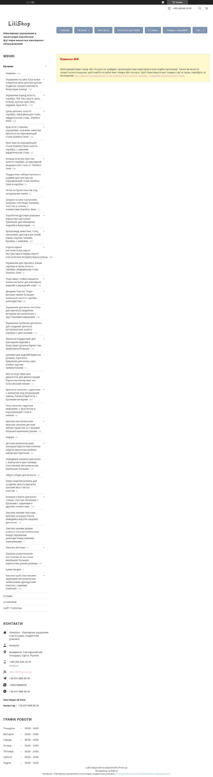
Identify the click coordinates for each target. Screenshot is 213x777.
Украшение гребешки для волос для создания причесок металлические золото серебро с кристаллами (24, 327)
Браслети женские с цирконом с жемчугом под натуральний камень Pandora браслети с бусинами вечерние (23, 394)
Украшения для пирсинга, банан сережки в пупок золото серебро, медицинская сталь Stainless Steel (24, 267)
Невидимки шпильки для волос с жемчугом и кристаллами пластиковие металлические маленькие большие (23, 463)
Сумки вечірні (13, 569)
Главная (64, 30)
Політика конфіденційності (157, 773)
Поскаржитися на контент (129, 773)
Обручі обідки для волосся (21, 474)
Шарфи (10, 437)
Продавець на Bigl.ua (106, 770)
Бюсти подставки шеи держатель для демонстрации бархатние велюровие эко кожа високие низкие (23, 378)
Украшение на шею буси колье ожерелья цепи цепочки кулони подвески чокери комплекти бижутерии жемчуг (24, 84)
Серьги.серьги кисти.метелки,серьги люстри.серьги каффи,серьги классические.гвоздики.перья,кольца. (27, 252)
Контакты (103, 30)
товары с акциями (177, 30)
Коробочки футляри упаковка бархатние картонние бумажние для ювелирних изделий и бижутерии (23, 220)
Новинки (10, 73)
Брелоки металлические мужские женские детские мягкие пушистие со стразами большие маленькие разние (23, 426)
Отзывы (153, 30)
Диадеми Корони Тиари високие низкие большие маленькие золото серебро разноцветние (21, 296)
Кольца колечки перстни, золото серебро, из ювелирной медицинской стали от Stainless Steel (23, 163)
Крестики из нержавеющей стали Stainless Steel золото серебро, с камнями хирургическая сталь (21, 147)
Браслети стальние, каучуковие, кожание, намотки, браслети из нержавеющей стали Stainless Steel (23, 131)
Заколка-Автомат (16, 547)
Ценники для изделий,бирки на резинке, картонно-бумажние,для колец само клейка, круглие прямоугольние (23, 361)
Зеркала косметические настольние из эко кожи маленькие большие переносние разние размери (22, 558)
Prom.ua (123, 767)
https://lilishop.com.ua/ (20, 671)
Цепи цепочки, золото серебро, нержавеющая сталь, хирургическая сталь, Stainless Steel (23, 116)
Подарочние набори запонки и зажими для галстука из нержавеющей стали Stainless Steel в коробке (23, 179)
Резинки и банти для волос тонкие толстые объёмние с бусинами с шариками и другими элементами (22, 501)
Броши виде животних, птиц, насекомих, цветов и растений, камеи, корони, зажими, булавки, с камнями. (23, 236)
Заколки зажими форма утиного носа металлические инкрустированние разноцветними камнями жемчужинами (22, 535)
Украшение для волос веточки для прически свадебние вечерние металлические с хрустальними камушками (23, 312)
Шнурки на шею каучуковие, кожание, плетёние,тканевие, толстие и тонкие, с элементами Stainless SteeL (22, 204)
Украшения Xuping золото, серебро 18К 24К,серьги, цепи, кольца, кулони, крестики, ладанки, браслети (23, 100)
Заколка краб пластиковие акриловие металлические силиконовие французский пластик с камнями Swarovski (21, 582)
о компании (9, 602)
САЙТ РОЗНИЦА (12, 608)
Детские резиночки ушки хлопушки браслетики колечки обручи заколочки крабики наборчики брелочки (23, 448)
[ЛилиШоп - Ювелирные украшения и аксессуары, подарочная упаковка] (18, 23)
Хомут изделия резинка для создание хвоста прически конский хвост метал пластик (21, 485)
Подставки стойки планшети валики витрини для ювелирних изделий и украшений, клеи (23, 282)
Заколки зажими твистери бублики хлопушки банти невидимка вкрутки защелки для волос (22, 517)
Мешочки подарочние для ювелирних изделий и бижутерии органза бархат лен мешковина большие (23, 343)
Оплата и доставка (128, 30)
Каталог (82, 30)
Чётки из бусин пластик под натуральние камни (21, 192)
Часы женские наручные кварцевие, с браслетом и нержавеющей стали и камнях (20, 410)
